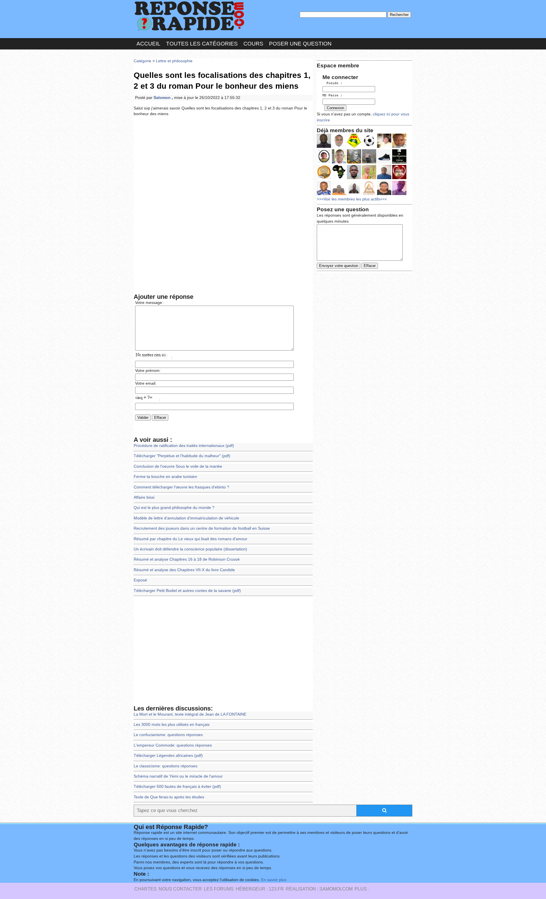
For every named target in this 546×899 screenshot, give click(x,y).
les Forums (219, 888)
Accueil (148, 44)
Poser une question (300, 44)
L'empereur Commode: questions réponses (173, 745)
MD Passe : (332, 95)
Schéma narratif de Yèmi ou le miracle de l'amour (178, 776)
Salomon (163, 98)
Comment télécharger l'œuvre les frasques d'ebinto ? (181, 487)
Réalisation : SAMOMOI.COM (319, 888)
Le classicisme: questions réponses (165, 766)
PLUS (361, 888)
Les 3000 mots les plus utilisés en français (172, 724)
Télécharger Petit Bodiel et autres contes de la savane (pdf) (187, 591)
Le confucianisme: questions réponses (168, 735)
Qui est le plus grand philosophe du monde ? (174, 508)
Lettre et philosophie (174, 61)
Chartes (145, 888)
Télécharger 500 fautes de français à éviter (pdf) (177, 786)
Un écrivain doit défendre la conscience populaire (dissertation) (190, 549)
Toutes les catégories (202, 44)
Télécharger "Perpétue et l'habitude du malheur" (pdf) (182, 456)
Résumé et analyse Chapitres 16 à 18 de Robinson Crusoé (187, 559)
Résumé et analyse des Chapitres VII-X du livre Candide (184, 570)
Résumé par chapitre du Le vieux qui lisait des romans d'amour (190, 539)
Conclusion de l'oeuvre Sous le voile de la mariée (178, 466)
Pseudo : (332, 83)
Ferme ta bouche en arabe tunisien (165, 477)
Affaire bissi (144, 497)
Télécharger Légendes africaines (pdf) (168, 755)
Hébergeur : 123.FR (260, 888)
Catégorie (142, 61)
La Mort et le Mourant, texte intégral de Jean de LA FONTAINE (190, 714)
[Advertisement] (223, 163)
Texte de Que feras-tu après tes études (169, 797)
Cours (253, 44)
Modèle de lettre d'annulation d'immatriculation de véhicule (186, 518)
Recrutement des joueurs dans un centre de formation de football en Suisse (202, 528)
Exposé (140, 580)
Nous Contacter (180, 888)
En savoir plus (273, 880)
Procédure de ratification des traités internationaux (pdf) (184, 446)
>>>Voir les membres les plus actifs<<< (352, 199)
